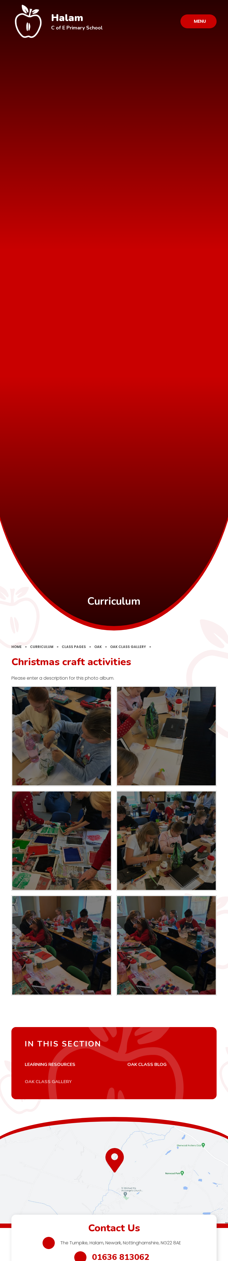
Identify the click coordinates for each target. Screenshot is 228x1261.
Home (16, 646)
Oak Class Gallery (128, 646)
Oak (98, 646)
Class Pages (74, 646)
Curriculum (41, 646)
